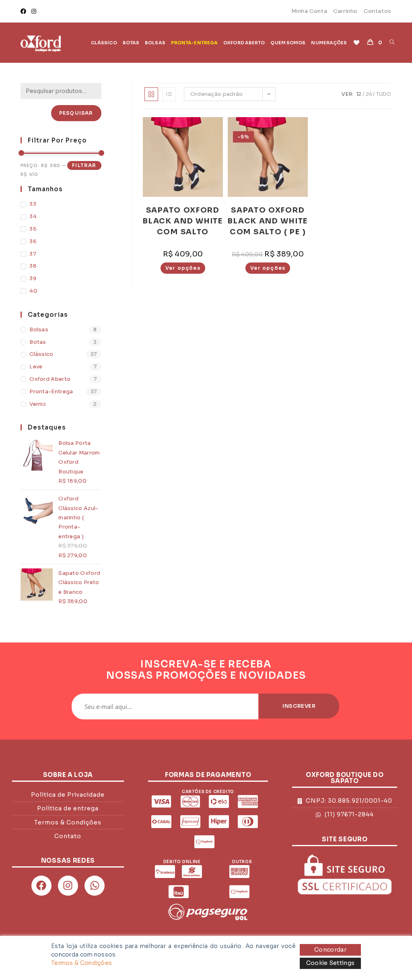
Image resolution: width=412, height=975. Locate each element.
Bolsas (38, 329)
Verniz (37, 404)
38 (33, 265)
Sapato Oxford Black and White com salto (183, 221)
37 (32, 253)
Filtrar (84, 165)
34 (33, 216)
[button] (180, 123)
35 (33, 228)
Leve (35, 366)
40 (33, 290)
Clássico (41, 354)
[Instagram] (34, 11)
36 (33, 241)
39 (32, 278)
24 (369, 94)
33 (32, 203)
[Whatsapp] (94, 886)
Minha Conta (309, 11)
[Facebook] (25, 11)
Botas (37, 342)
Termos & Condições (81, 963)
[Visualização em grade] (151, 94)
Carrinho (345, 11)
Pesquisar (76, 113)
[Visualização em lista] (169, 94)
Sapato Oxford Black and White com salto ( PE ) (268, 221)
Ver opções (182, 268)
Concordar (330, 949)
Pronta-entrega (51, 391)
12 (359, 94)
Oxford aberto (49, 379)
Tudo (383, 94)
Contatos (377, 11)
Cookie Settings (330, 963)
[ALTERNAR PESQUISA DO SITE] (392, 43)
